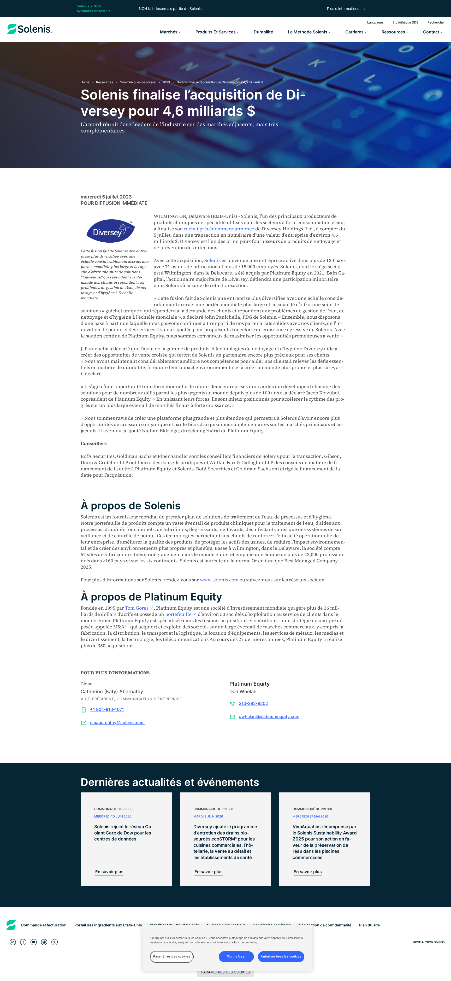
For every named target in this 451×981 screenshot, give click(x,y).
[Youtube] (34, 942)
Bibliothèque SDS (405, 22)
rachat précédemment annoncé (219, 228)
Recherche (436, 22)
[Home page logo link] (29, 34)
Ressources (394, 31)
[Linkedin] (13, 942)
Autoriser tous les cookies (281, 957)
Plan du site (369, 925)
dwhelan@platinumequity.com (269, 716)
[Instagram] (44, 942)
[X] (54, 942)
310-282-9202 (253, 703)
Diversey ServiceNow (226, 925)
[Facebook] (23, 942)
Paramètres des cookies (225, 972)
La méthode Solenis (308, 31)
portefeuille (178, 614)
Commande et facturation (44, 925)
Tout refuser (236, 957)
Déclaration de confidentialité (325, 925)
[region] (227, 948)
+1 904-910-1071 (107, 709)
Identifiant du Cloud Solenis (174, 925)
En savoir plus (109, 871)
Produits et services (216, 31)
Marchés (169, 31)
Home (85, 82)
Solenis (212, 260)
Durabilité (263, 31)
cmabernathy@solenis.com (117, 722)
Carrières (355, 31)
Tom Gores (137, 608)
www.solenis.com (219, 579)
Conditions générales (272, 925)
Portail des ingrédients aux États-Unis (108, 925)
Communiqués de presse (138, 82)
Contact (431, 31)
